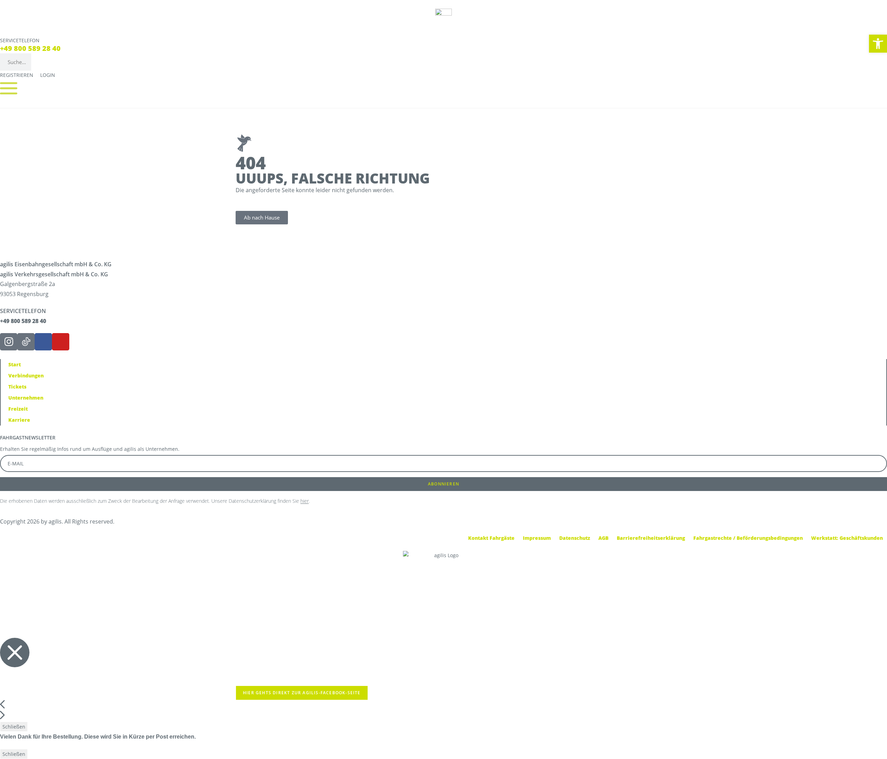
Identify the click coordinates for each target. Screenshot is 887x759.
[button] (878, 44)
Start (14, 364)
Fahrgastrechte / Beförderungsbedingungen (748, 538)
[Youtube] (60, 341)
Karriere (19, 420)
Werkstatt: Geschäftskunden (847, 538)
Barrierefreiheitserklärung (651, 538)
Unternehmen (25, 397)
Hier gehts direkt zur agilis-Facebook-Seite (302, 693)
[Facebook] (43, 341)
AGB (603, 538)
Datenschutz (574, 538)
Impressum (537, 538)
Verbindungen (26, 375)
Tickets (17, 386)
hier (304, 501)
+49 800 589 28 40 (30, 48)
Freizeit (18, 408)
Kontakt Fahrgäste (491, 538)
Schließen (13, 726)
